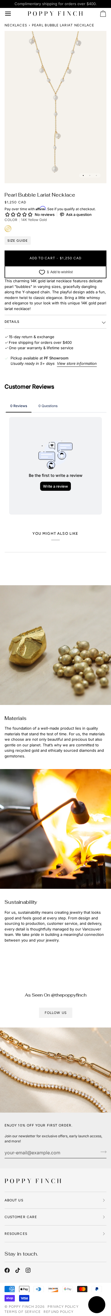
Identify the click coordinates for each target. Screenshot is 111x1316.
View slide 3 (96, 175)
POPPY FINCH (21, 1307)
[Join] (101, 1151)
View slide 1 (83, 175)
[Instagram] (28, 1270)
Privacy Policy (63, 1307)
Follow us (56, 1013)
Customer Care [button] (21, 1217)
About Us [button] (14, 1200)
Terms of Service (23, 1312)
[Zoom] (15, 173)
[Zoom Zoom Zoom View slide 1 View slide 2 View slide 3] (55, 107)
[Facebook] (7, 1270)
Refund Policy (58, 1312)
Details (12, 322)
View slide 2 (89, 175)
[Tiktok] (17, 1270)
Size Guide (17, 241)
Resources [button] (16, 1234)
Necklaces (16, 25)
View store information (77, 363)
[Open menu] (13, 14)
